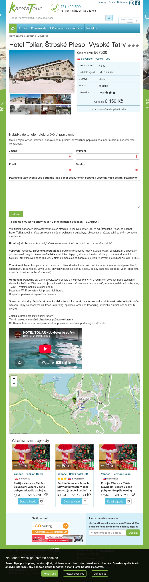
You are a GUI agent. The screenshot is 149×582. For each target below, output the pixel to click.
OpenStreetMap (16, 433)
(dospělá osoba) (30, 486)
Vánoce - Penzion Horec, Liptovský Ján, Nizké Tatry (31, 474)
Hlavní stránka (13, 28)
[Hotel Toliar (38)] (41, 71)
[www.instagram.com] (131, 3)
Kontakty (91, 28)
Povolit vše (50, 573)
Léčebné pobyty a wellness (66, 28)
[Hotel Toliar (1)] (32, 99)
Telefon (80, 164)
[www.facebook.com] (137, 3)
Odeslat (15, 214)
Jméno (13, 151)
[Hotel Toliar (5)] (63, 99)
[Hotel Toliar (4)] (17, 110)
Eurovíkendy (38, 28)
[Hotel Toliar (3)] (32, 110)
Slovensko (86, 58)
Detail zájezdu (28, 501)
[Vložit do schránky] (41, 501)
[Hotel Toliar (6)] (48, 99)
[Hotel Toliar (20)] (63, 110)
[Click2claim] (57, 538)
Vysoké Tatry (102, 58)
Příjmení (81, 151)
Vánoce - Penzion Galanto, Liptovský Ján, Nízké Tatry (118, 474)
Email (12, 164)
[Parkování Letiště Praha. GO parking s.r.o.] (51, 528)
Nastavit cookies (74, 573)
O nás (112, 1)
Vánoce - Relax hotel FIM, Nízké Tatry (74, 474)
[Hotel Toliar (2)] (48, 110)
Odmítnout (100, 573)
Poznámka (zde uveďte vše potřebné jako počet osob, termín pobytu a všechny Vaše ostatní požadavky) (73, 177)
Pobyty (23, 28)
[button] (74, 399)
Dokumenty (122, 1)
